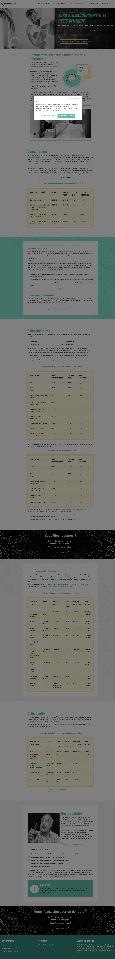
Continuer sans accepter (74, 98)
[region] (57, 108)
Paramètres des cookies (49, 115)
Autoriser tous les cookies (66, 115)
